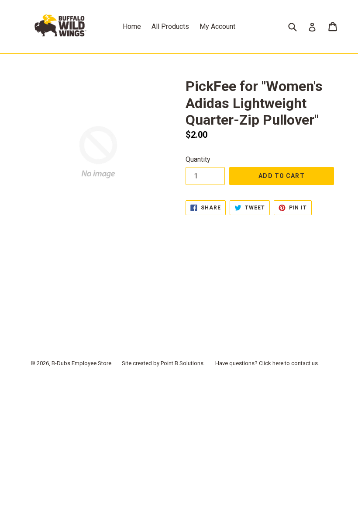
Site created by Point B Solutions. (163, 363)
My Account (217, 26)
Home (132, 26)
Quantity (198, 159)
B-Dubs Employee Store (81, 363)
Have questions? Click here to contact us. (267, 363)
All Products (170, 26)
